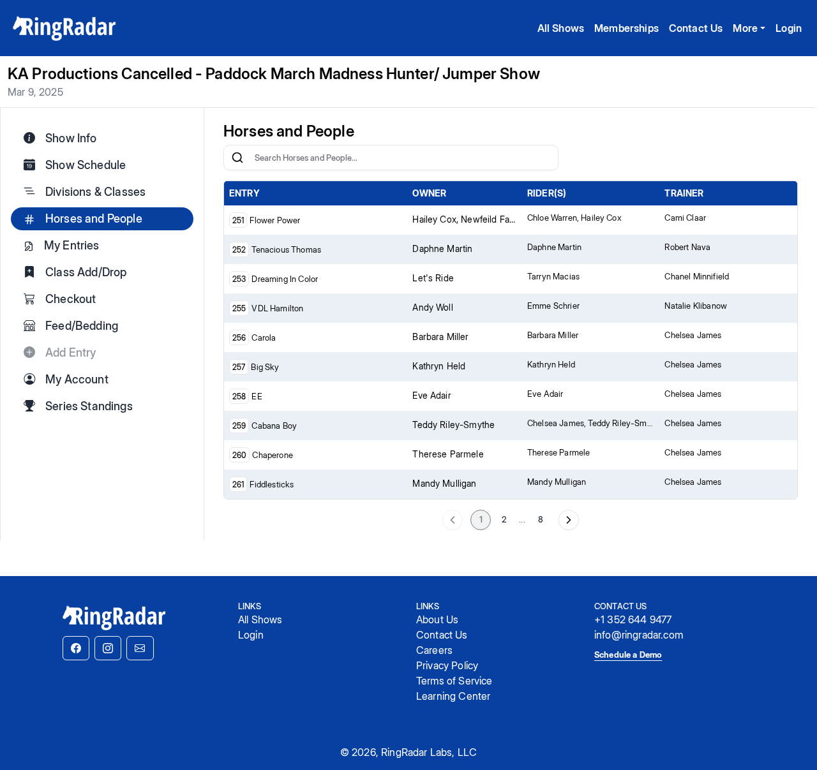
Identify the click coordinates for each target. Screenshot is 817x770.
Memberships (626, 28)
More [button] (745, 28)
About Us (437, 619)
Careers (434, 650)
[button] (76, 648)
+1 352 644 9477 (632, 619)
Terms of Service (454, 680)
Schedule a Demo (628, 654)
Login (789, 28)
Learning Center (453, 696)
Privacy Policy (447, 665)
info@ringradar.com (638, 634)
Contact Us (696, 28)
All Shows (560, 28)
